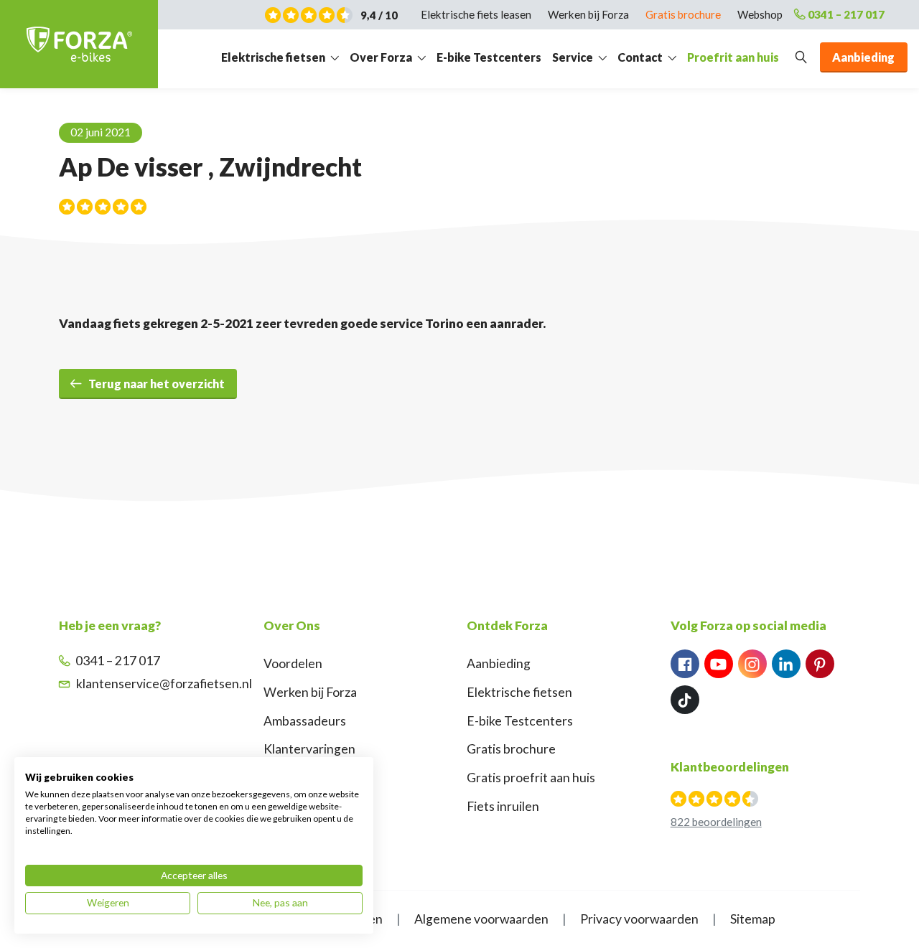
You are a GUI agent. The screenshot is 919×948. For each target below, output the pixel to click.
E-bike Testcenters (489, 57)
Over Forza (381, 57)
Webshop (760, 14)
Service (572, 57)
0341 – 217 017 (846, 14)
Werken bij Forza (588, 14)
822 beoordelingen (716, 821)
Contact (640, 57)
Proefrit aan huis (733, 57)
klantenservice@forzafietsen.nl (164, 683)
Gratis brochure (683, 14)
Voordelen (292, 663)
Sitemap (752, 918)
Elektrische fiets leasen (476, 14)
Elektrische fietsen (273, 57)
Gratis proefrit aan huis (531, 777)
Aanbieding (499, 663)
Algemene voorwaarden (481, 918)
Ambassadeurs (304, 720)
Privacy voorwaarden (639, 918)
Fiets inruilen (503, 806)
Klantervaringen (309, 748)
